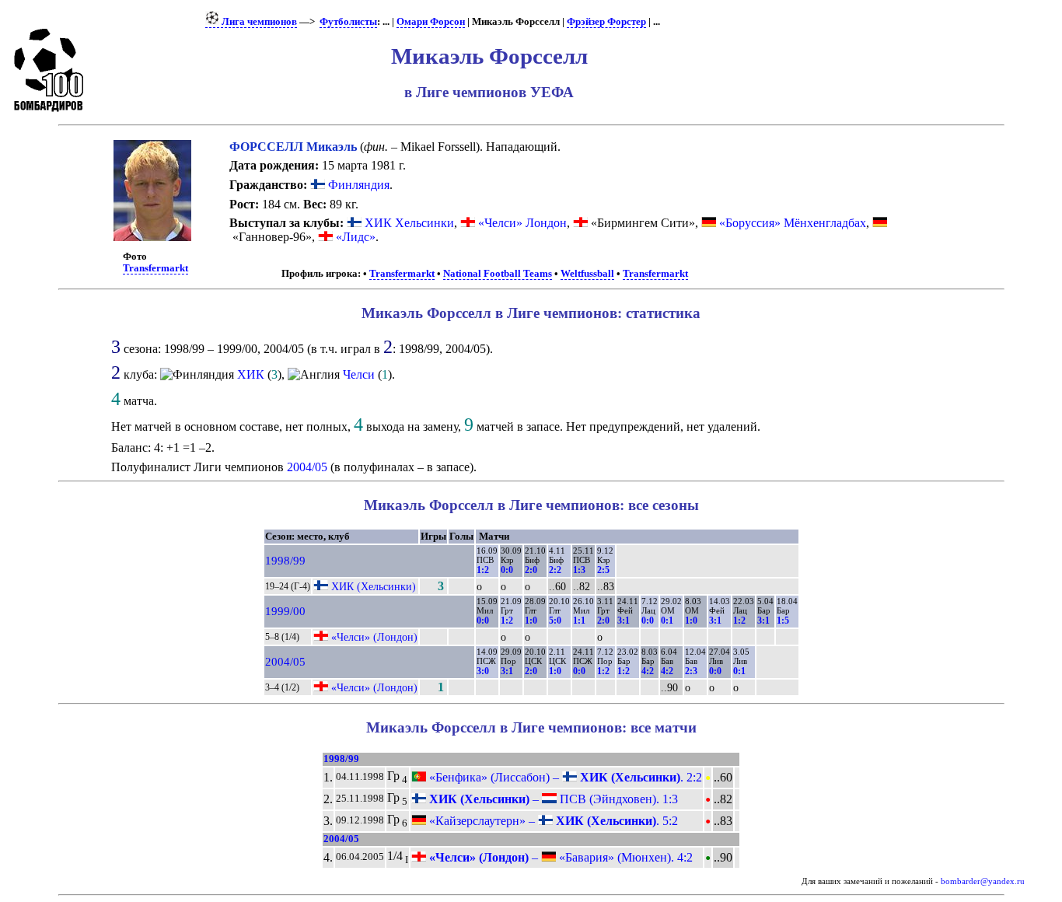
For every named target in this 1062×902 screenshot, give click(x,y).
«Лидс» (356, 236)
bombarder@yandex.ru (983, 881)
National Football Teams (497, 273)
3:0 (483, 671)
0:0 (507, 570)
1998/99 (285, 560)
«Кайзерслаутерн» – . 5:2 (552, 820)
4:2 (647, 671)
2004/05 (307, 467)
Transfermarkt (155, 268)
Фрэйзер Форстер (606, 21)
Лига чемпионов (258, 21)
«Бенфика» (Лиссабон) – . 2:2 (564, 777)
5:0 (555, 620)
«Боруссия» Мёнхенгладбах (792, 222)
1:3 (579, 570)
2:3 (691, 671)
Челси (359, 374)
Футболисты (348, 21)
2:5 (603, 570)
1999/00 (285, 611)
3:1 (623, 620)
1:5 (783, 620)
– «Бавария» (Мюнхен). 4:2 (559, 857)
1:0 (531, 620)
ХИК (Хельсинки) (373, 586)
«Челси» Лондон (522, 222)
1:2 (483, 570)
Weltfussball (587, 273)
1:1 (579, 620)
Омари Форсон (431, 21)
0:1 (667, 620)
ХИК (250, 374)
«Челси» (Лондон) (374, 637)
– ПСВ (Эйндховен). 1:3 (552, 799)
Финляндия (357, 184)
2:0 (531, 570)
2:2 (555, 570)
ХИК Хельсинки (409, 222)
